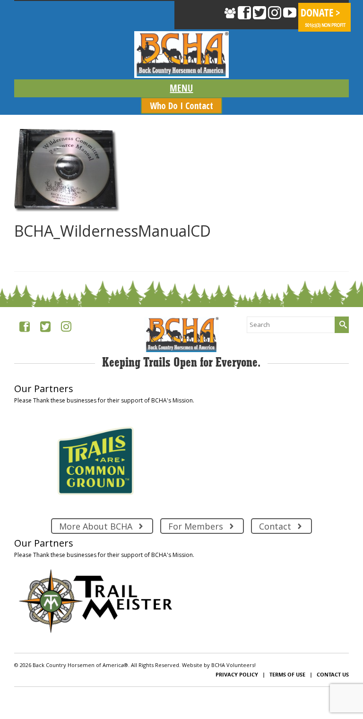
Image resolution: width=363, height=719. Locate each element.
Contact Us (333, 674)
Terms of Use (287, 674)
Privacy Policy (237, 674)
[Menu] (181, 88)
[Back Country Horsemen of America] (181, 54)
